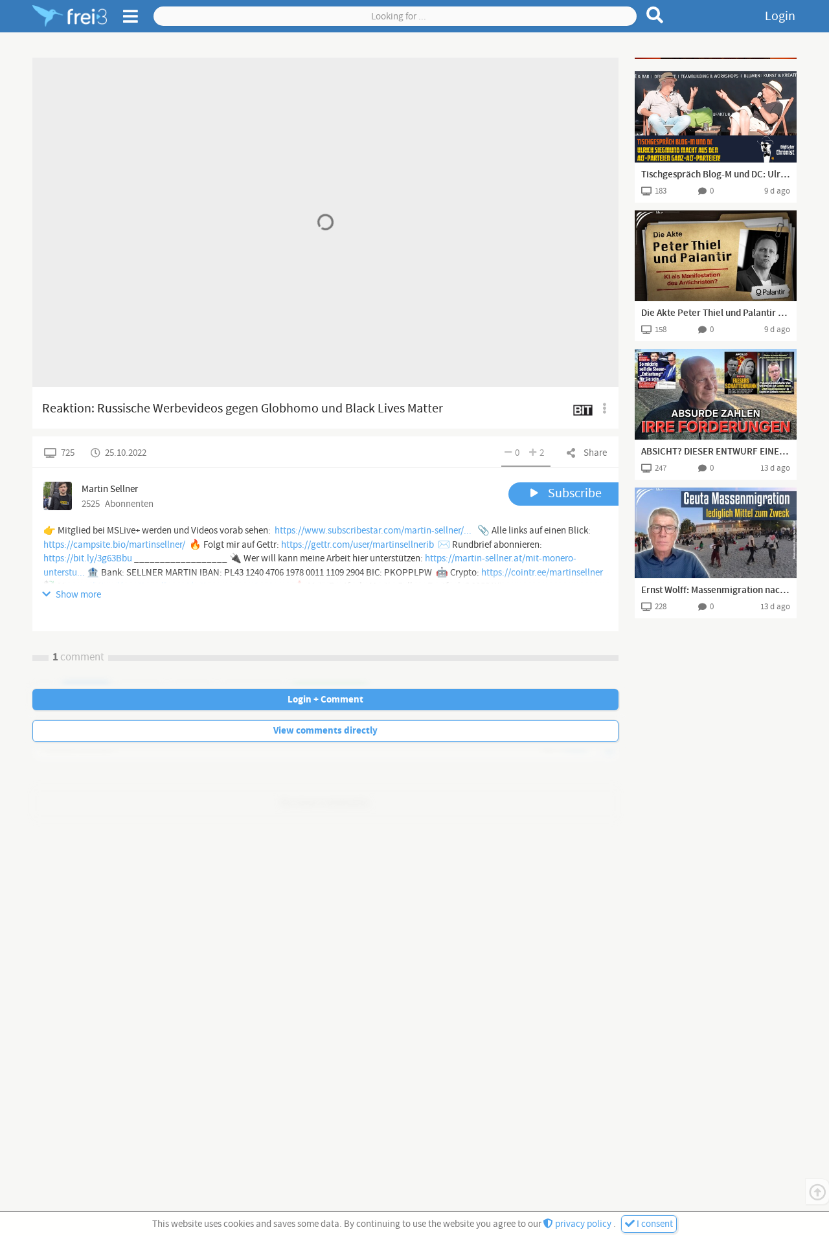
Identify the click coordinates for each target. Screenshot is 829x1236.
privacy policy (583, 1224)
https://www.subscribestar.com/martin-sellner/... (373, 530)
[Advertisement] (716, 58)
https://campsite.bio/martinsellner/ (114, 545)
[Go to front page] (69, 16)
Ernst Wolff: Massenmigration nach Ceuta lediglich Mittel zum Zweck (715, 590)
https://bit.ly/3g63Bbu (87, 558)
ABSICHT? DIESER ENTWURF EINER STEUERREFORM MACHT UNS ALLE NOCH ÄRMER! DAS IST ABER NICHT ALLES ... (715, 451)
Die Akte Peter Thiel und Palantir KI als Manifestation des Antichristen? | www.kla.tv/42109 (715, 313)
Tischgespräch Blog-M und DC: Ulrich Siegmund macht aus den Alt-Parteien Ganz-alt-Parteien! (715, 174)
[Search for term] (655, 15)
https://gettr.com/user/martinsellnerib (357, 545)
